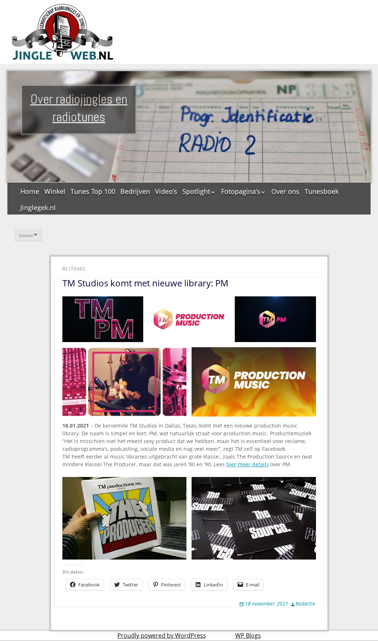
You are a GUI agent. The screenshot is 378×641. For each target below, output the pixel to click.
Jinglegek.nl (38, 207)
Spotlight (196, 191)
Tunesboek (322, 191)
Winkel (54, 191)
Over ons (285, 191)
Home (29, 191)
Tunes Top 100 (93, 191)
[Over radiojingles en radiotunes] (62, 32)
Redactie (305, 603)
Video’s (166, 191)
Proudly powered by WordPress (161, 635)
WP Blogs (248, 635)
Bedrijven (135, 191)
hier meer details (247, 464)
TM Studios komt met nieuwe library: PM (145, 283)
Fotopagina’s (240, 191)
